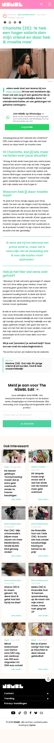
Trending (9, 698)
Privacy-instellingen (15, 703)
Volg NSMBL (27, 127)
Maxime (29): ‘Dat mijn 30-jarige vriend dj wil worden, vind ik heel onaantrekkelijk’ (23, 366)
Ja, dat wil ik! (27, 423)
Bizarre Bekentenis (26, 14)
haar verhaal (13, 91)
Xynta (32, 725)
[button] (45, 693)
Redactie (12, 14)
